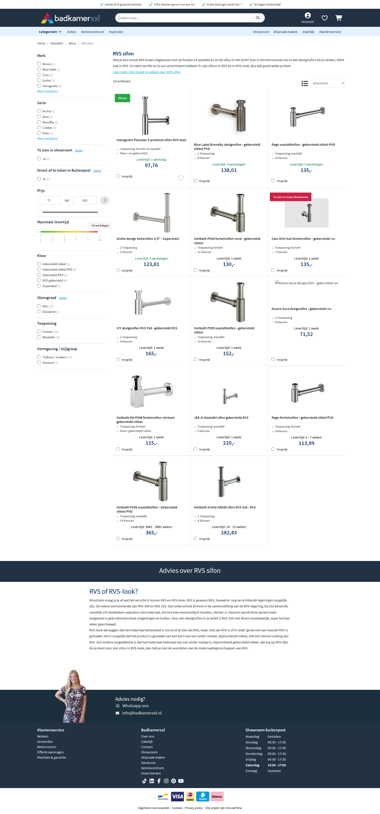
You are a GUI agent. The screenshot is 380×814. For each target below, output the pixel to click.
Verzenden (45, 741)
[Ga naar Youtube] (180, 781)
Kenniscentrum (92, 31)
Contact (147, 747)
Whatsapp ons (135, 705)
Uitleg (79, 150)
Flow (47, 133)
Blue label (51, 69)
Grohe (48, 80)
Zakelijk (308, 31)
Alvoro (48, 64)
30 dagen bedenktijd (267, 4)
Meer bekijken (47, 91)
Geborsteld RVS (54, 275)
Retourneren (46, 747)
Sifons (72, 43)
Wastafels (57, 43)
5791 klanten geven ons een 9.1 (174, 4)
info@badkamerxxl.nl (142, 713)
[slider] (40, 212)
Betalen (42, 736)
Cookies (177, 808)
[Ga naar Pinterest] (173, 781)
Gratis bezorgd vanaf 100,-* (224, 4)
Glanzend (50, 312)
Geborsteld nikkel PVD (59, 269)
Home (41, 43)
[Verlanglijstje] (324, 19)
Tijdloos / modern (57, 357)
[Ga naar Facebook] (159, 781)
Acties (71, 31)
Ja (46, 159)
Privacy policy (194, 808)
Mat (47, 306)
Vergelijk (127, 176)
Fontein (50, 332)
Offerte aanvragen (50, 752)
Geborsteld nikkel (56, 264)
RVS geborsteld (54, 280)
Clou (47, 75)
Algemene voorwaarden (154, 808)
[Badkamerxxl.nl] (70, 17)
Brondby (50, 122)
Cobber (49, 128)
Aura (47, 117)
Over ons (147, 736)
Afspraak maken (286, 31)
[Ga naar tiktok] (144, 781)
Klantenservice (330, 31)
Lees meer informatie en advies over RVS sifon (147, 72)
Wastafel (51, 337)
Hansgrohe (51, 86)
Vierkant (50, 363)
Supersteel (51, 286)
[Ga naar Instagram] (166, 781)
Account (308, 21)
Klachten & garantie (51, 757)
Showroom (261, 31)
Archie (48, 111)
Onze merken (151, 773)
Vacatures (148, 762)
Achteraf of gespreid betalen (123, 4)
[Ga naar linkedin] (151, 781)
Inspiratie (116, 31)
